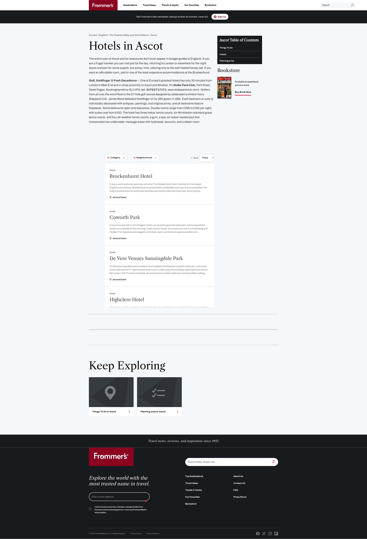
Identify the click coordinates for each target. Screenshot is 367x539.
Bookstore (210, 5)
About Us (238, 476)
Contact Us (239, 483)
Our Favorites (191, 5)
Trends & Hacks (170, 5)
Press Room (240, 497)
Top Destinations (194, 476)
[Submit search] (353, 5)
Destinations (130, 5)
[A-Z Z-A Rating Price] (201, 159)
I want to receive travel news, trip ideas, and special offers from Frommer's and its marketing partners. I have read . (121, 510)
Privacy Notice (136, 534)
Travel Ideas (149, 5)
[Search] (274, 462)
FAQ (235, 490)
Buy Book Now (243, 92)
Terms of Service (152, 534)
